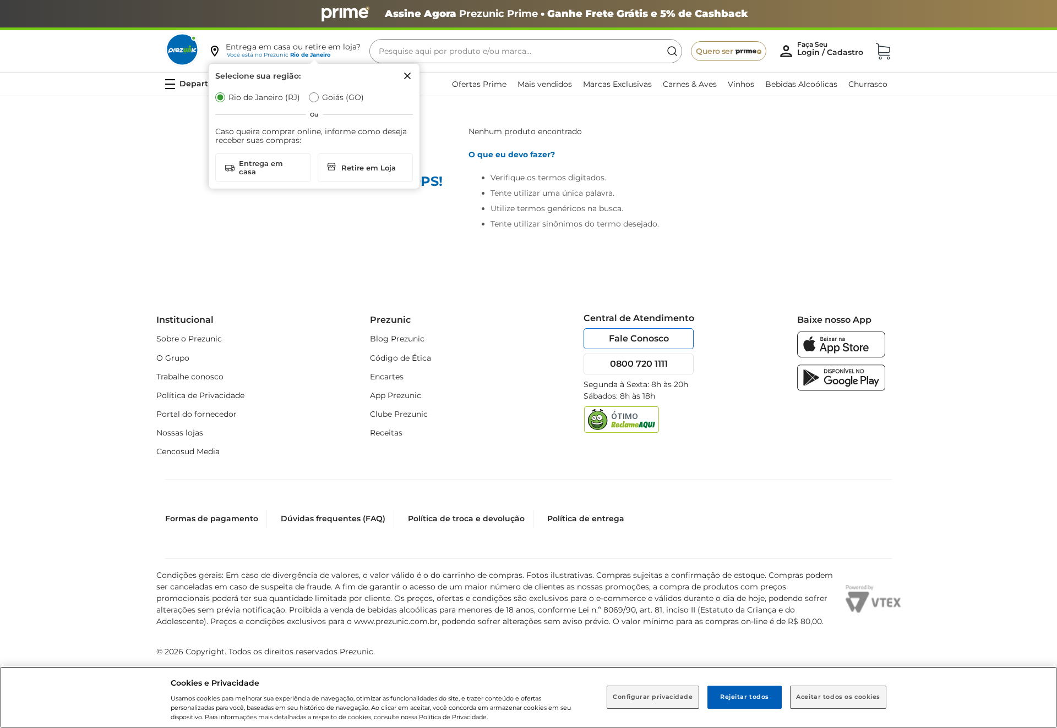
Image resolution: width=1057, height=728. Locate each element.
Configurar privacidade (653, 697)
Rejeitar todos (744, 697)
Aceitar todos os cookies (838, 697)
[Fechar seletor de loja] (407, 76)
